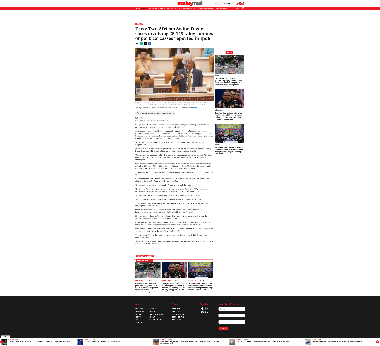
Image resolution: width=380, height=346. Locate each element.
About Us (240, 2)
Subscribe (223, 328)
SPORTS (200, 8)
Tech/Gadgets (156, 320)
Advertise (240, 4)
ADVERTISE (176, 320)
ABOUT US (176, 311)
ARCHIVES (176, 309)
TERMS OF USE (178, 317)
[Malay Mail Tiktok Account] (225, 3)
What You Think (221, 8)
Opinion (153, 311)
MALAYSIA (144, 8)
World (86, 339)
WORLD (166, 8)
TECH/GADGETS (209, 8)
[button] (173, 113)
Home (138, 8)
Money (138, 317)
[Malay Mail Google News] (206, 313)
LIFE (172, 8)
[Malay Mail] (190, 6)
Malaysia (163, 339)
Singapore (139, 311)
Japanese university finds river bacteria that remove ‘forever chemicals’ (337, 341)
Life (313, 339)
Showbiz (153, 309)
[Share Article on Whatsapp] (141, 45)
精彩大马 (239, 8)
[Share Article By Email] (137, 45)
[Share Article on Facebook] (149, 45)
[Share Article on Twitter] (145, 45)
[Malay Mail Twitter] (217, 3)
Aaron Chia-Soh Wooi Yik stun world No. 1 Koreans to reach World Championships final (39, 341)
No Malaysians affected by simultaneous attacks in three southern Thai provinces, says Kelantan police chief (200, 287)
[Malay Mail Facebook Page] (214, 3)
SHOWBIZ (186, 8)
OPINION (194, 8)
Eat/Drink (139, 322)
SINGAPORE (153, 8)
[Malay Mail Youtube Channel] (229, 3)
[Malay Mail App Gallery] (202, 313)
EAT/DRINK (178, 8)
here (195, 108)
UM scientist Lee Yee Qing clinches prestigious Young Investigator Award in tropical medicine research (189, 342)
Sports (10, 339)
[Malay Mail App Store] (202, 310)
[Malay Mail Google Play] (206, 310)
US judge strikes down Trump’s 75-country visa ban (102, 341)
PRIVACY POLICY (178, 314)
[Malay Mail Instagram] (221, 3)
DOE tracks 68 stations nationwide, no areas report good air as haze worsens (263, 341)
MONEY (160, 8)
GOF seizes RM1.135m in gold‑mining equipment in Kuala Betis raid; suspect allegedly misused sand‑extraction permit (146, 288)
